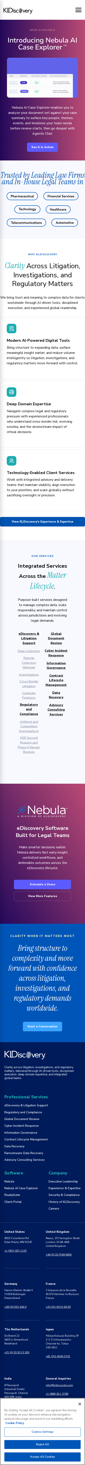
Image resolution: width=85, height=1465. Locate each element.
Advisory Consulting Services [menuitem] (24, 1160)
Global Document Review (56, 638)
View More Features (42, 896)
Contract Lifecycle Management (56, 680)
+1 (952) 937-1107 (15, 1250)
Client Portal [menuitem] (13, 1202)
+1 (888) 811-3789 (57, 1394)
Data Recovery (56, 695)
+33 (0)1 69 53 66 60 (58, 1307)
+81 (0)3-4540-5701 (58, 1356)
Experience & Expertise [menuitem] (65, 1188)
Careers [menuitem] (54, 1209)
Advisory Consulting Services (56, 709)
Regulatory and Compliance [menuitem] (23, 1112)
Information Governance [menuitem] (20, 1133)
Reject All (42, 1444)
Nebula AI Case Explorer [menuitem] (21, 1188)
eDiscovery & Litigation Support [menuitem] (26, 1105)
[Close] (80, 1404)
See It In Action (42, 147)
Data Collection (29, 651)
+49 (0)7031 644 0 (15, 1307)
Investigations (29, 674)
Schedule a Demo (42, 884)
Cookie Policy (14, 1423)
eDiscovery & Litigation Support (29, 638)
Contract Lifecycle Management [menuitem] (26, 1139)
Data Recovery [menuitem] (14, 1146)
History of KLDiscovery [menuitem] (64, 1202)
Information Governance (56, 665)
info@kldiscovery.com (59, 1385)
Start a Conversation (42, 1026)
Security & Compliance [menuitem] (64, 1195)
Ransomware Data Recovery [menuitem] (23, 1153)
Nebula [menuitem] (9, 1181)
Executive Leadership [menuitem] (63, 1181)
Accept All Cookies (42, 1457)
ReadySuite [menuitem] (12, 1195)
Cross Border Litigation (29, 683)
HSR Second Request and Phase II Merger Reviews (29, 745)
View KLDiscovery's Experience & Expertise (42, 522)
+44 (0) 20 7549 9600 (58, 1254)
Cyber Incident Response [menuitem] (21, 1126)
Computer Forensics (29, 695)
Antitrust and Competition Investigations (29, 726)
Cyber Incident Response (56, 652)
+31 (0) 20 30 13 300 (16, 1352)
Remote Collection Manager (29, 662)
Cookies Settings (42, 1432)
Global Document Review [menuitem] (21, 1119)
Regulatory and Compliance (29, 709)
